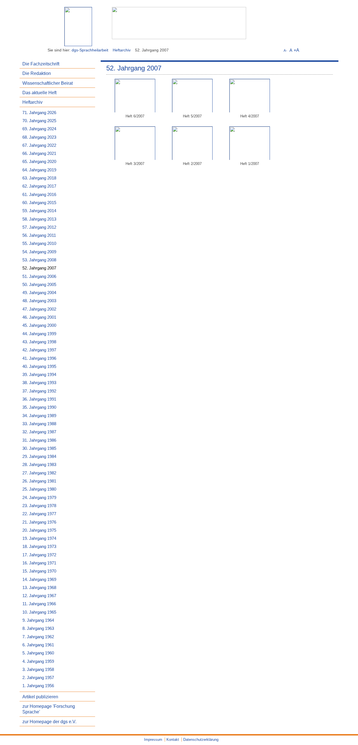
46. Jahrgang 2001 (39, 317)
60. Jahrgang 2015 (39, 202)
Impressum (153, 739)
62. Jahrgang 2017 (39, 186)
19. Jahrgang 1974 (39, 538)
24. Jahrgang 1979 (39, 497)
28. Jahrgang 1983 (39, 464)
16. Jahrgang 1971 (39, 563)
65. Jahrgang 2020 (39, 161)
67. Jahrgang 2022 (39, 145)
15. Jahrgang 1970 (39, 571)
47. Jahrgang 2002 (39, 309)
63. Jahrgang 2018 (39, 178)
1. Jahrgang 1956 (38, 685)
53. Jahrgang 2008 (39, 260)
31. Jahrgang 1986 (39, 440)
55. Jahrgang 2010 (39, 243)
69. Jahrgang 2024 (39, 129)
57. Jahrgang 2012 (39, 227)
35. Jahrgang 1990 (39, 407)
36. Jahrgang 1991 (39, 399)
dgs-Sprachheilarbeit (90, 50)
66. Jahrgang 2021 (39, 153)
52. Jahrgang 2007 (39, 268)
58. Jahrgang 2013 (39, 219)
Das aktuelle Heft (39, 92)
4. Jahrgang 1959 (38, 661)
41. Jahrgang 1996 (39, 358)
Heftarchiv (122, 50)
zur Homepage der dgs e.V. (49, 721)
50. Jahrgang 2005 (39, 284)
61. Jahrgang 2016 (39, 194)
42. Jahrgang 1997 (39, 350)
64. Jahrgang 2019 (39, 170)
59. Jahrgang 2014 (39, 211)
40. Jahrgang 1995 (39, 366)
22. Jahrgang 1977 (39, 514)
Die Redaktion (36, 73)
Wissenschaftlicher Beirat (47, 83)
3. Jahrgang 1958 (38, 669)
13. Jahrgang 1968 (39, 587)
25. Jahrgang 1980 (39, 489)
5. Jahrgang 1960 (38, 653)
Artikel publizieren (40, 696)
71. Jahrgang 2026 (39, 112)
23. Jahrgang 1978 (39, 505)
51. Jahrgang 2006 (39, 276)
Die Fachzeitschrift (40, 63)
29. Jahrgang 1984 (39, 456)
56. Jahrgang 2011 (39, 235)
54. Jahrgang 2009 (39, 252)
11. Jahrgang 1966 (39, 604)
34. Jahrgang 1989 (39, 415)
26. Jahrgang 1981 (39, 481)
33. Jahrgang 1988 (39, 424)
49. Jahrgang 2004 (39, 292)
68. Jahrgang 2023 (39, 137)
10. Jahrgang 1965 (39, 612)
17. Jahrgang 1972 (39, 555)
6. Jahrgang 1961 (38, 645)
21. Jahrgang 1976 (39, 522)
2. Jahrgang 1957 (38, 677)
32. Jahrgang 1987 (39, 432)
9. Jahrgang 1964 (38, 620)
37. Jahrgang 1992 (39, 391)
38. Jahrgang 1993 (39, 382)
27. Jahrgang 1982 (39, 473)
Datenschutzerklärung (200, 739)
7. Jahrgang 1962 (38, 637)
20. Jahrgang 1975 (39, 530)
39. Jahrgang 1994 (39, 374)
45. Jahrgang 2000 (39, 325)
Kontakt (172, 739)
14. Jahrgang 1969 (39, 579)
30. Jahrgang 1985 (39, 448)
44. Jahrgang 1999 (39, 334)
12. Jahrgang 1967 (39, 595)
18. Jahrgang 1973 (39, 546)
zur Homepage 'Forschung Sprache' (48, 709)
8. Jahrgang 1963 (38, 628)
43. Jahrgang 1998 (39, 342)
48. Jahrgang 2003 (39, 301)
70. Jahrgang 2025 (39, 121)
